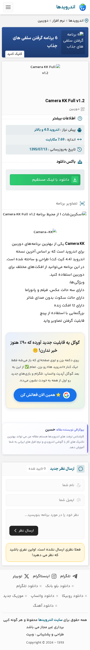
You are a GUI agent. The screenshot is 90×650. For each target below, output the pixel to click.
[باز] (8, 7)
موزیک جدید (13, 596)
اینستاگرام (41, 576)
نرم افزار (58, 21)
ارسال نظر (26, 530)
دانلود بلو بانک (57, 586)
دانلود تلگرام (27, 586)
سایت (58, 620)
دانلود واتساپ (42, 596)
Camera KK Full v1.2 (64, 101)
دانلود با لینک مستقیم (50, 180)
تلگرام (65, 576)
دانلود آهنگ (43, 606)
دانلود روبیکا (73, 596)
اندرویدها (65, 7)
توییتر (17, 576)
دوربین (43, 21)
